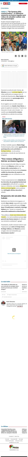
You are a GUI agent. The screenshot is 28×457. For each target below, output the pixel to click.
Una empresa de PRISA (14, 447)
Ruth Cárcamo (5, 59)
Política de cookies (18, 440)
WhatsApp (25, 56)
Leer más (19, 306)
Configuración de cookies (14, 442)
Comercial (7, 439)
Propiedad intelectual (7, 296)
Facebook (15, 56)
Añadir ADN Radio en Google (10, 65)
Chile (4, 294)
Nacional (5, 8)
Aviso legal (21, 439)
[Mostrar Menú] (1, 3)
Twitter (19, 56)
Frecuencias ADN (14, 439)
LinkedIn (22, 56)
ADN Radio (7, 3)
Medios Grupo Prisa (14, 450)
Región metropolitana (12, 294)
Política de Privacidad (10, 440)
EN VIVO (23, 3)
